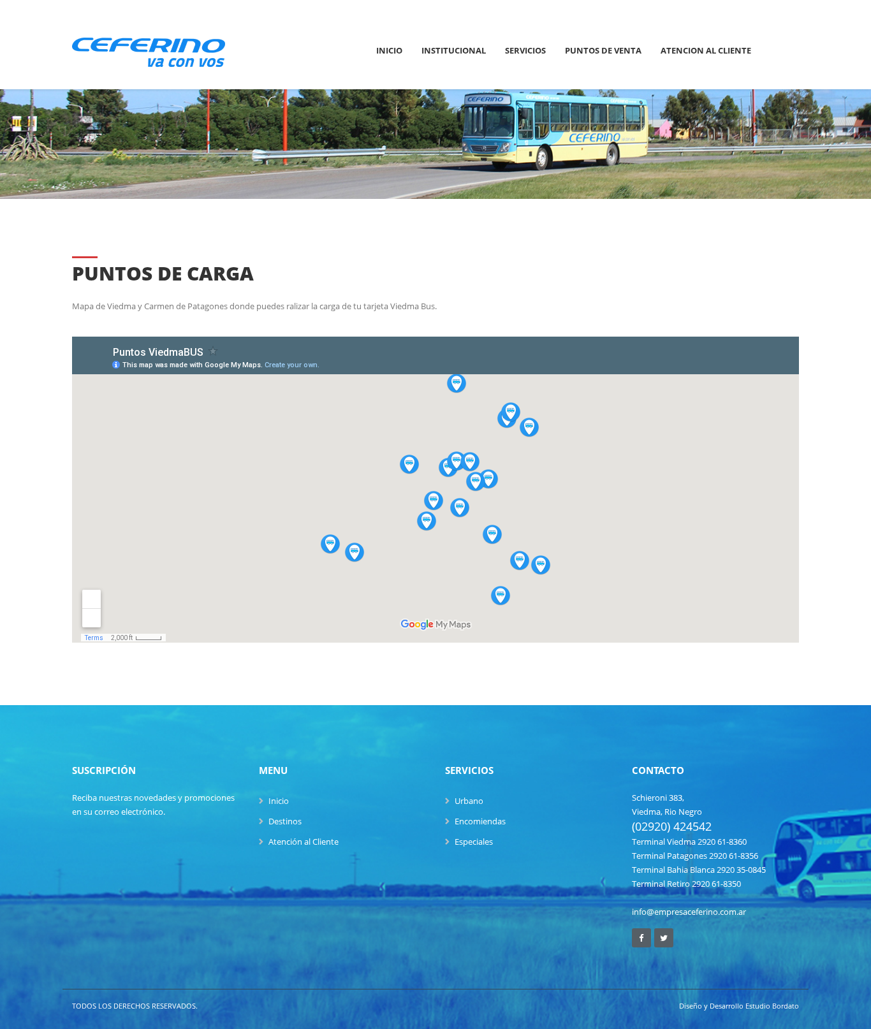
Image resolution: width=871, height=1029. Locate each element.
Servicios (525, 50)
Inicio (389, 50)
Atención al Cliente (303, 841)
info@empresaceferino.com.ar (689, 911)
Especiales (474, 841)
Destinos (285, 821)
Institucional (453, 50)
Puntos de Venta (603, 50)
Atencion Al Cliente (706, 50)
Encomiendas (480, 821)
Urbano (469, 800)
